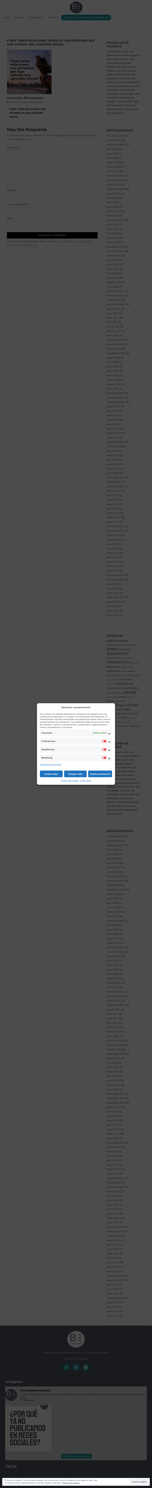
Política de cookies (70, 781)
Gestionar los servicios (50, 765)
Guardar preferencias (100, 774)
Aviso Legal (85, 781)
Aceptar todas (51, 774)
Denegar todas (75, 774)
